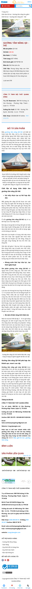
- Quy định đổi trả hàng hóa (10, 547)
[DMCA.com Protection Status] (7, 573)
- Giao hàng (5, 544)
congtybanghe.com (14, 532)
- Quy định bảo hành (8, 550)
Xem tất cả (26, 455)
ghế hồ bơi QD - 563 (23, 470)
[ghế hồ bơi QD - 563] (23, 463)
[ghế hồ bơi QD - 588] (9, 463)
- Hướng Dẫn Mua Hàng (9, 542)
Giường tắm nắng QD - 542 (16, 44)
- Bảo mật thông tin (8, 552)
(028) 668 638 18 (14, 520)
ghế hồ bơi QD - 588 (8, 470)
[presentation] (3, 463)
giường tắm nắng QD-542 (13, 132)
